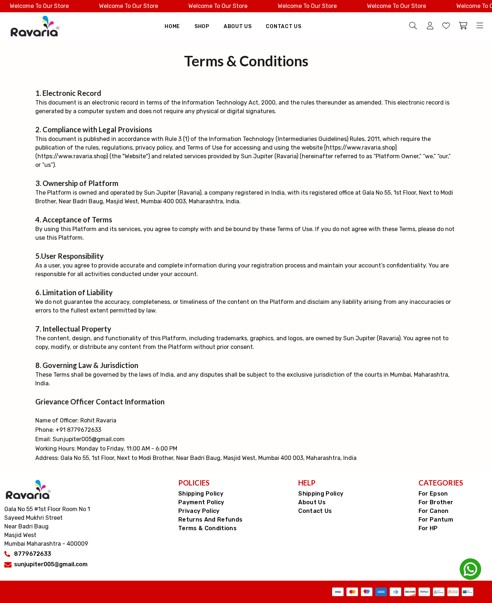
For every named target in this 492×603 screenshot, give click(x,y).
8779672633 (32, 553)
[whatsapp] (470, 569)
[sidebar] (478, 26)
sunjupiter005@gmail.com (51, 564)
